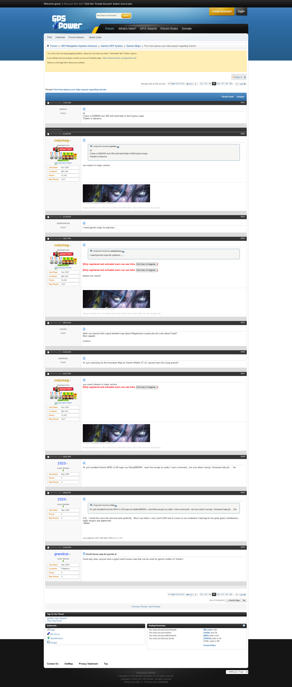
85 (231, 84)
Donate (187, 28)
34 (210, 84)
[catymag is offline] (63, 163)
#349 (243, 493)
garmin (50, 618)
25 (201, 84)
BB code (207, 630)
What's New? (127, 28)
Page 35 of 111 (177, 84)
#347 (243, 374)
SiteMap (68, 663)
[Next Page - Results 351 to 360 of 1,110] (237, 84)
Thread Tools (227, 97)
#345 (243, 323)
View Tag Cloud (54, 621)
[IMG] (206, 635)
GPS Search (148, 28)
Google (53, 643)
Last (241, 84)
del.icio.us (55, 634)
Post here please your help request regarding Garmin (80, 89)
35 (214, 84)
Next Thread (154, 606)
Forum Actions (76, 37)
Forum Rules (169, 28)
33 (205, 84)
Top (244, 600)
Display (240, 97)
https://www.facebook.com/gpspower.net (119, 58)
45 (227, 84)
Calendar (60, 37)
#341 (243, 103)
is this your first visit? (73, 3)
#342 (243, 134)
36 (218, 84)
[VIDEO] (207, 638)
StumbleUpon (56, 638)
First (190, 84)
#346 (243, 352)
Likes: (239, 77)
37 (222, 84)
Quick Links (95, 37)
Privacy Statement (88, 663)
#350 (243, 547)
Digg (52, 630)
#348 (243, 457)
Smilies (207, 633)
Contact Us (52, 663)
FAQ (49, 37)
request (63, 618)
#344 (243, 238)
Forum (109, 28)
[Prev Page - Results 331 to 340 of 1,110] (195, 84)
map (57, 618)
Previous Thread (139, 606)
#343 (243, 217)
